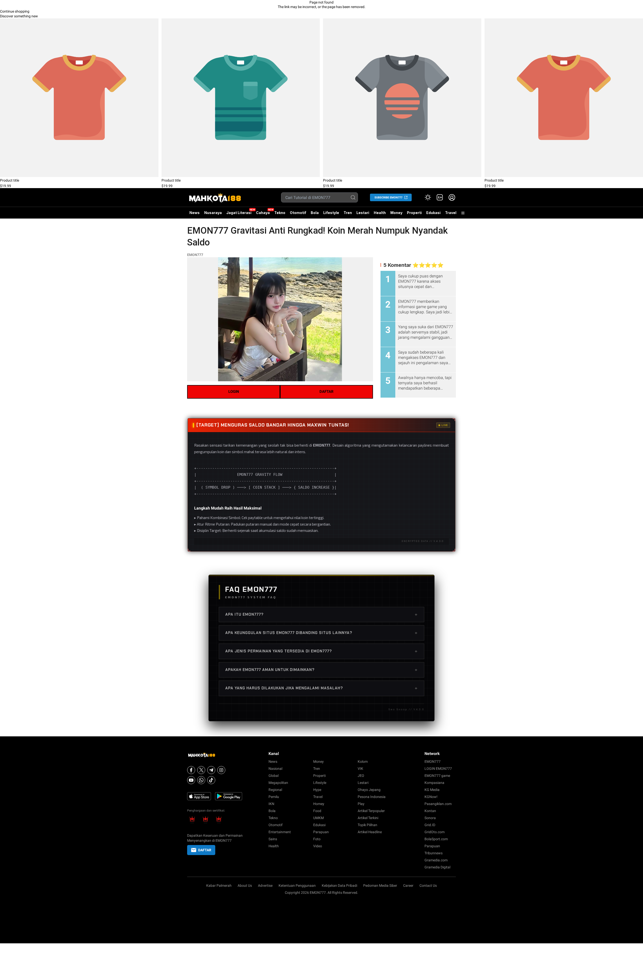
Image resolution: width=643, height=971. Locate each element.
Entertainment (280, 832)
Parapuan (321, 832)
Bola (315, 212)
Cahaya (263, 212)
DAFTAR (326, 391)
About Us (245, 885)
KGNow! (431, 797)
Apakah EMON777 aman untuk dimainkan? (321, 670)
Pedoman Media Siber (380, 885)
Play (361, 804)
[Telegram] (211, 770)
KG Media (432, 790)
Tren (348, 212)
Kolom (363, 761)
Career (408, 885)
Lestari (362, 214)
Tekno (279, 212)
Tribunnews (433, 853)
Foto (316, 839)
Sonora (430, 818)
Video (317, 846)
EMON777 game (437, 776)
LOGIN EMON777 (438, 769)
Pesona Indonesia (372, 797)
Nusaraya (213, 212)
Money (396, 212)
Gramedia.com (436, 860)
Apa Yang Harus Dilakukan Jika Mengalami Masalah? (321, 688)
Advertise (265, 885)
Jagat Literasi (238, 212)
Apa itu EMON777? (321, 614)
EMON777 (195, 255)
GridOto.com (434, 832)
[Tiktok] (211, 780)
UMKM (318, 818)
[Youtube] (191, 780)
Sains (273, 839)
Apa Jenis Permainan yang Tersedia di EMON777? (321, 651)
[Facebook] (191, 770)
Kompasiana (434, 783)
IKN (271, 804)
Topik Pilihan (367, 825)
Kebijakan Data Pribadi (339, 885)
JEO (361, 776)
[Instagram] (221, 770)
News (194, 212)
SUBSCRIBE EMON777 (388, 197)
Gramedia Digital (437, 867)
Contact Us (428, 885)
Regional (275, 790)
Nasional (275, 769)
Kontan (430, 811)
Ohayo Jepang (369, 790)
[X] (201, 770)
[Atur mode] (428, 197)
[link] (440, 197)
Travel (450, 212)
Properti (414, 212)
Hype (317, 790)
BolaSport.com (436, 839)
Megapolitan (278, 783)
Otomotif (298, 212)
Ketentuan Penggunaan (297, 885)
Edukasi (433, 212)
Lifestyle (331, 212)
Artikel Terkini (368, 818)
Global (274, 776)
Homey (318, 804)
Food (317, 811)
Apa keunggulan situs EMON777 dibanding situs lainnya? (321, 633)
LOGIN (233, 391)
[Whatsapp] (201, 780)
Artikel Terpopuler (371, 811)
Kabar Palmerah (219, 885)
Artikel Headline (370, 832)
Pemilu (274, 797)
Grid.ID (429, 825)
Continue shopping (14, 11)
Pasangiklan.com (438, 804)
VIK (360, 769)
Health (380, 212)
